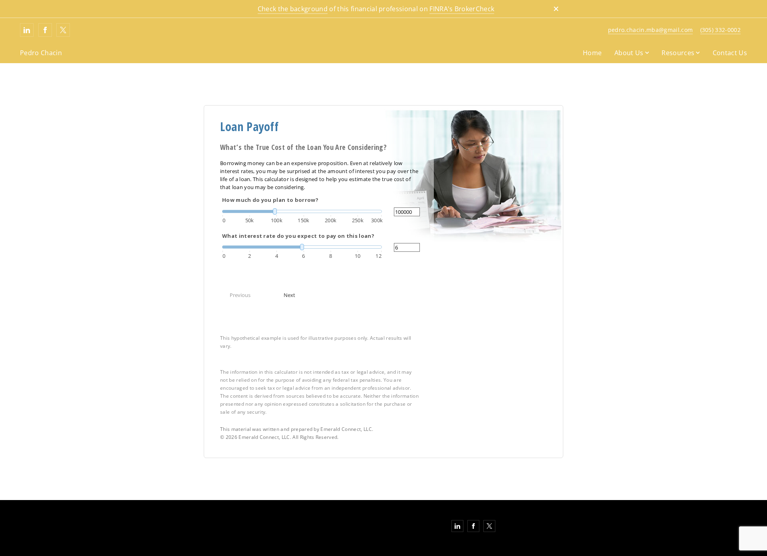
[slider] (302, 211)
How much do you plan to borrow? (270, 199)
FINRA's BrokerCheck (461, 8)
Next (289, 295)
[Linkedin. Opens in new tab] (27, 30)
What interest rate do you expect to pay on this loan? (298, 235)
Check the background (293, 8)
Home (592, 52)
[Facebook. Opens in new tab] (45, 30)
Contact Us (730, 52)
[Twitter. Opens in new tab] (63, 30)
